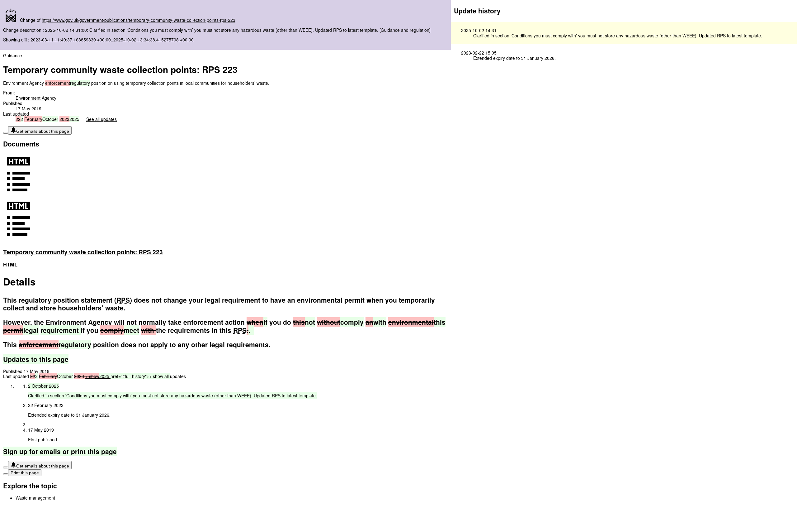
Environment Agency (36, 98)
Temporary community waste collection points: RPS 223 (83, 251)
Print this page (25, 472)
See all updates (101, 119)
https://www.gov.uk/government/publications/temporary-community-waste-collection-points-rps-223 (138, 20)
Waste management (35, 498)
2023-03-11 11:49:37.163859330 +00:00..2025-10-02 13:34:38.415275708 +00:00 (112, 39)
